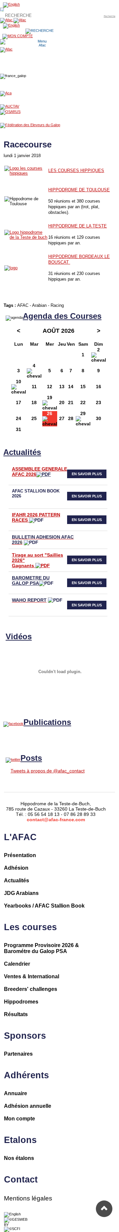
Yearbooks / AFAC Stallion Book (44, 906)
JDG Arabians (21, 893)
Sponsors (25, 1036)
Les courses (30, 927)
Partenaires (18, 1054)
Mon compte (19, 1118)
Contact (21, 1180)
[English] (12, 1214)
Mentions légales (28, 1198)
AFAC (22, 305)
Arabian (39, 305)
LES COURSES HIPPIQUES (76, 170)
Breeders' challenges (30, 989)
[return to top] (104, 1208)
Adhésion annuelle (27, 1106)
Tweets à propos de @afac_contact (48, 770)
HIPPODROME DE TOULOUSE (79, 189)
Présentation (20, 855)
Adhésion (16, 868)
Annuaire (15, 1093)
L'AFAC (20, 837)
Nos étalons (19, 1158)
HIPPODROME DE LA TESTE (77, 225)
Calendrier (17, 964)
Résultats (16, 1014)
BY (6, 1225)
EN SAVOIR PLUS (87, 474)
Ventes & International (31, 976)
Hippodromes (21, 1002)
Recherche (109, 16)
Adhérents (26, 1075)
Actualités (16, 880)
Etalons (20, 1140)
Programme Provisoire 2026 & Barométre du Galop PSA (41, 948)
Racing (57, 305)
